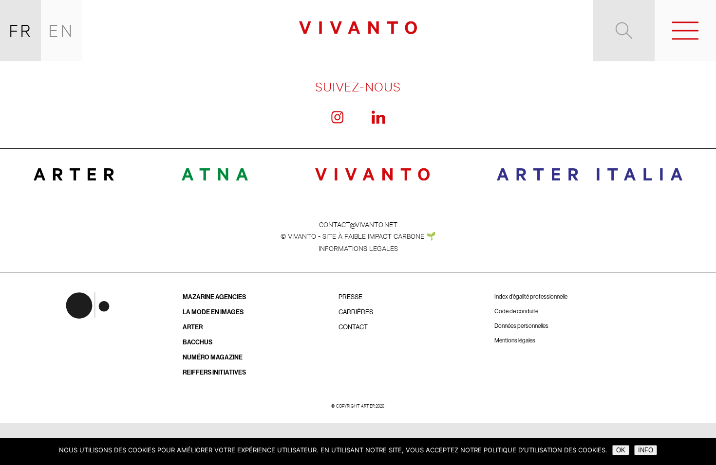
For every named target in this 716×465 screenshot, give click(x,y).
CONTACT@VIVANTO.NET (358, 224)
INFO (645, 450)
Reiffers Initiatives (214, 372)
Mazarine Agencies (214, 297)
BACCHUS (197, 342)
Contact (353, 327)
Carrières (356, 312)
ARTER (193, 327)
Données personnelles (521, 325)
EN (61, 30)
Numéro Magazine (213, 357)
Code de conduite (516, 311)
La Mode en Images (213, 312)
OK (620, 450)
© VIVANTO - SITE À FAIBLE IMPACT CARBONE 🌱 (358, 235)
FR (21, 30)
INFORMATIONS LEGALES (358, 247)
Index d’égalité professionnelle (530, 296)
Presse (350, 297)
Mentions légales (514, 340)
